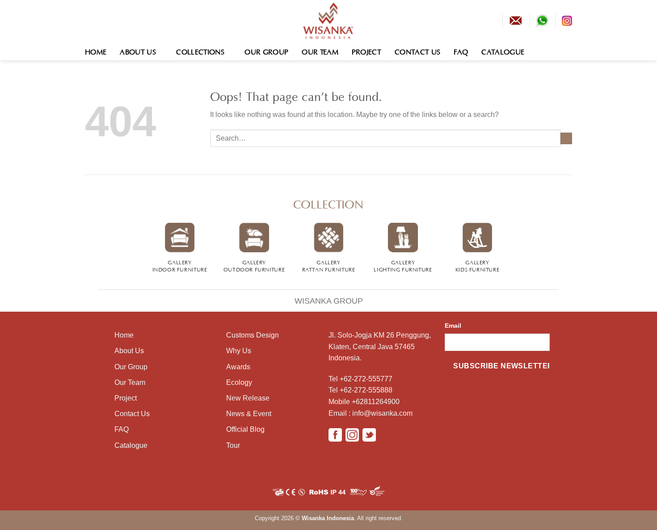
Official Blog (245, 429)
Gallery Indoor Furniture (179, 265)
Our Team (320, 51)
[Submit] (566, 138)
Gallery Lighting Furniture (403, 265)
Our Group (266, 51)
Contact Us (417, 51)
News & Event (248, 413)
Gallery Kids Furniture (477, 265)
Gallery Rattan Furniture (328, 265)
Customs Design (252, 335)
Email (453, 325)
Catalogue (502, 51)
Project (366, 51)
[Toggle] (89, 295)
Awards (238, 367)
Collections (200, 51)
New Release (248, 398)
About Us (138, 51)
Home (95, 51)
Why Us (238, 351)
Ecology (239, 382)
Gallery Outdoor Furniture (254, 265)
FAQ (461, 51)
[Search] (568, 50)
